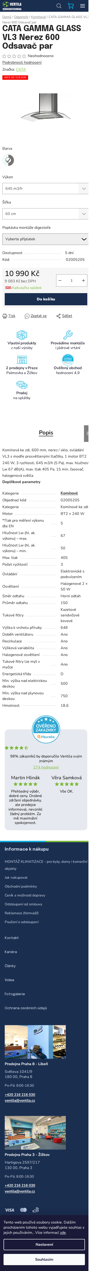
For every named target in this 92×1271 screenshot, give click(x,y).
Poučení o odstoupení (21, 922)
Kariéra (11, 952)
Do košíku (46, 299)
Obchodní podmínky (21, 886)
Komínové (69, 493)
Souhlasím (44, 1259)
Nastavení (44, 1244)
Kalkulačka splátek (27, 287)
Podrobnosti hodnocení (22, 62)
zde (63, 1232)
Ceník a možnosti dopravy (25, 895)
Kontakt (12, 938)
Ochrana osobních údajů (26, 1008)
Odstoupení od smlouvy (23, 904)
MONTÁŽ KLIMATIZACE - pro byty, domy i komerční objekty (46, 865)
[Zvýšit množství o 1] (83, 280)
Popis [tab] (46, 432)
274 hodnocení (46, 767)
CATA (21, 69)
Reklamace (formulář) (22, 913)
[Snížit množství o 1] (59, 280)
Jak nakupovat (16, 877)
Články (10, 966)
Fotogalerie (15, 994)
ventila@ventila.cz (20, 1100)
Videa (9, 980)
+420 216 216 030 (20, 1094)
